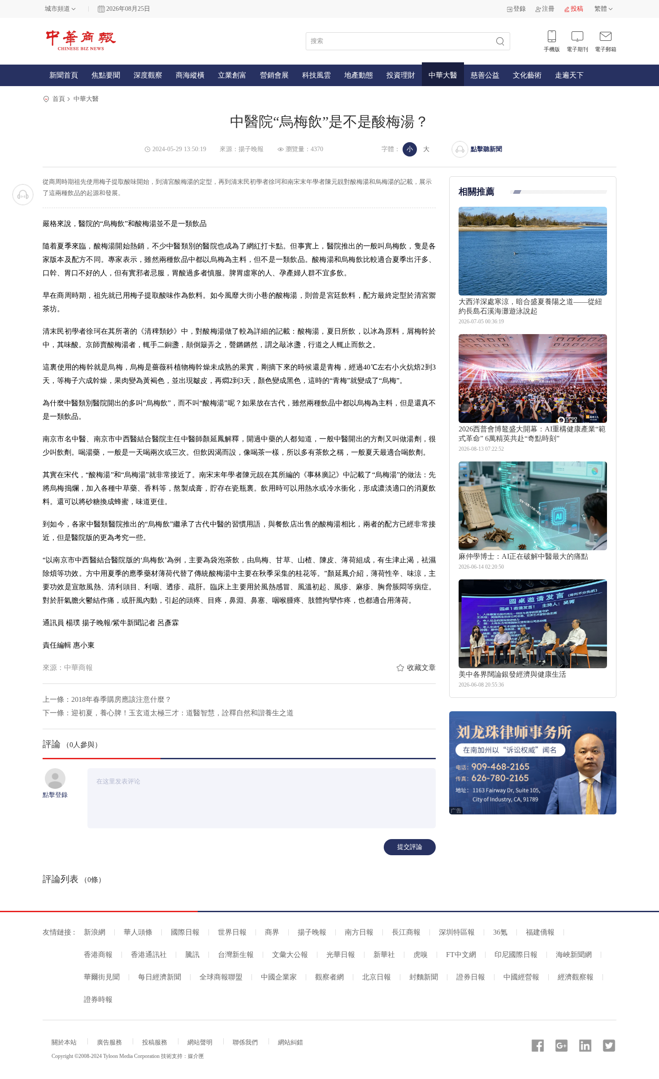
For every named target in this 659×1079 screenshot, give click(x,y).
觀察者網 (329, 977)
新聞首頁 (63, 75)
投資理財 (400, 75)
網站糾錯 (290, 1042)
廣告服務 (109, 1042)
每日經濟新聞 (159, 977)
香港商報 (98, 954)
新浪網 (94, 932)
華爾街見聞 (102, 977)
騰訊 (192, 954)
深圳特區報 (457, 932)
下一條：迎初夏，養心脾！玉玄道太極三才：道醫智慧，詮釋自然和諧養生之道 (168, 713)
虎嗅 (420, 954)
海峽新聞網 (574, 954)
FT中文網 (461, 954)
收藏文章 (421, 667)
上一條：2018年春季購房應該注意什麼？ (107, 699)
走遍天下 (569, 75)
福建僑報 (540, 932)
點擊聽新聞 (486, 149)
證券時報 (98, 999)
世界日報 (232, 932)
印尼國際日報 (516, 954)
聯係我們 (245, 1042)
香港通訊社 (149, 954)
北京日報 (376, 977)
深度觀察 (148, 75)
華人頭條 (138, 932)
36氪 (500, 932)
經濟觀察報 (576, 977)
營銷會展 (274, 75)
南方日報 (359, 932)
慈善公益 (485, 75)
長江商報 (406, 932)
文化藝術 (527, 75)
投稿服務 (154, 1042)
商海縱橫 (190, 75)
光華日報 (340, 954)
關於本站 (64, 1042)
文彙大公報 (290, 954)
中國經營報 (521, 977)
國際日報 (185, 932)
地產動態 (358, 75)
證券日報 (470, 977)
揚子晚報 (312, 932)
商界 (272, 932)
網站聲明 (199, 1042)
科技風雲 (316, 75)
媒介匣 (196, 1056)
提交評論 (409, 847)
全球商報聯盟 (221, 977)
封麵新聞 (423, 977)
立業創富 (232, 75)
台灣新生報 (236, 954)
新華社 (384, 954)
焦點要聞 (105, 75)
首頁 (58, 99)
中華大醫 (443, 75)
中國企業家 (279, 977)
